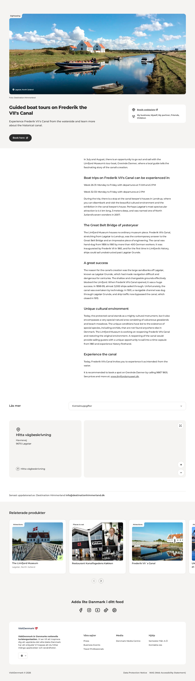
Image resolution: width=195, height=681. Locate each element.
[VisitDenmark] (28, 628)
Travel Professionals (94, 649)
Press (86, 641)
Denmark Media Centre (128, 641)
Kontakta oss (155, 645)
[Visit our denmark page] (80, 610)
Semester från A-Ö (158, 641)
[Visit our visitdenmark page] (97, 610)
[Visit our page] (89, 610)
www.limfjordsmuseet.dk (125, 376)
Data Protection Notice (135, 672)
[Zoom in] (181, 464)
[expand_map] (180, 426)
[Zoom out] (181, 472)
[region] (135, 449)
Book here (19, 137)
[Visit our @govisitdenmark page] (105, 610)
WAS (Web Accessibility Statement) (167, 672)
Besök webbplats (146, 109)
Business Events (92, 645)
